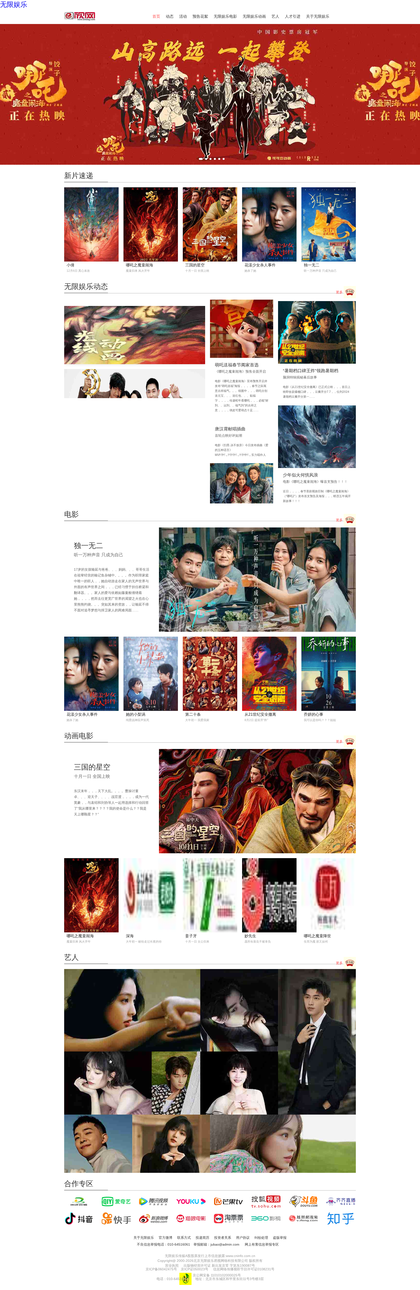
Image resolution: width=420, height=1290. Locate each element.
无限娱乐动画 (254, 16)
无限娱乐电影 (225, 16)
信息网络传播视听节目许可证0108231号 (243, 1269)
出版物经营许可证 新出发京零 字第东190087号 (219, 1265)
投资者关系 (222, 1238)
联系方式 (184, 1238)
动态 (170, 16)
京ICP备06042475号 (161, 1269)
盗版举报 (280, 1238)
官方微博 (165, 1238)
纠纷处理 (261, 1238)
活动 (183, 16)
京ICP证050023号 (194, 1269)
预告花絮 (200, 16)
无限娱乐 (13, 4)
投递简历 (202, 1238)
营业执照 (172, 1265)
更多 (340, 292)
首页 (156, 16)
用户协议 (243, 1238)
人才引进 (292, 16)
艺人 (275, 16)
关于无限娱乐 (317, 16)
